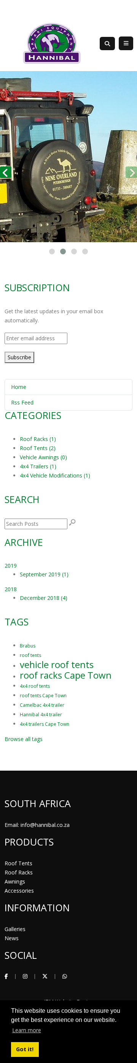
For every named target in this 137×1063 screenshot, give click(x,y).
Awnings (15, 881)
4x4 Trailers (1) (38, 466)
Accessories (19, 890)
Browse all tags (24, 739)
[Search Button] (107, 43)
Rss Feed (22, 402)
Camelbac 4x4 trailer (42, 705)
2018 (11, 589)
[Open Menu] (126, 43)
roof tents (30, 655)
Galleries (15, 929)
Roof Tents (18, 863)
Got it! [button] (24, 1049)
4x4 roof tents (35, 686)
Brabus (27, 646)
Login (126, 9)
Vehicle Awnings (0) (43, 457)
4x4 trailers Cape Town (44, 724)
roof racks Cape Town (66, 675)
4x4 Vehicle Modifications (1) (55, 475)
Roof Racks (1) (38, 439)
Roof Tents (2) (38, 448)
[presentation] (5, 172)
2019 (11, 565)
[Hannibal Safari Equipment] (52, 43)
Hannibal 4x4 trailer (41, 714)
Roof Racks (19, 872)
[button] (51, 251)
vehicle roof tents (57, 664)
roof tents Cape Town (43, 695)
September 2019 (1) (44, 574)
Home (18, 386)
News (12, 938)
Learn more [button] (26, 1030)
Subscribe (19, 357)
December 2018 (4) (43, 597)
